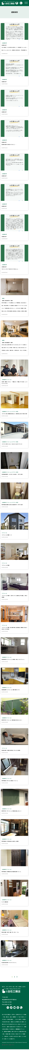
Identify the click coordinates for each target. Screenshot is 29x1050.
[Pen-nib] (11, 1007)
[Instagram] (8, 1007)
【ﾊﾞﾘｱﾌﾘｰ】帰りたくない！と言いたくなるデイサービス (12, 444)
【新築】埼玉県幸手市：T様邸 (7, 300)
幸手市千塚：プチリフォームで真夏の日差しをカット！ (12, 811)
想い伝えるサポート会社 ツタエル (8, 1044)
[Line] (18, 1007)
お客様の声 (4, 43)
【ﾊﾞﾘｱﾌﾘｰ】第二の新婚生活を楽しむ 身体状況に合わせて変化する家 (14, 413)
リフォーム (9, 379)
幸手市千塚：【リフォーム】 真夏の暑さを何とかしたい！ (12, 720)
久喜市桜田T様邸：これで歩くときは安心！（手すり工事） (12, 474)
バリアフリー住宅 (14, 411)
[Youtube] (14, 1007)
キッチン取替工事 (5, 902)
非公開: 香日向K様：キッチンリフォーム (9, 962)
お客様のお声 (4, 45)
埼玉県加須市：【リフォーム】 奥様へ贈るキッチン (11, 689)
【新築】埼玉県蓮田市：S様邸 (7, 342)
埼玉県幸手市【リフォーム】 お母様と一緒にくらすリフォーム (13, 659)
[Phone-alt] (21, 1007)
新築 (3, 298)
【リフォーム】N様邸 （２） (7, 535)
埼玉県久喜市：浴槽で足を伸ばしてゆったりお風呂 (11, 750)
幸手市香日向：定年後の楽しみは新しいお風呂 (10, 841)
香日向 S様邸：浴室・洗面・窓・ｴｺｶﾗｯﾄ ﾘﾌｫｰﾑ (10, 932)
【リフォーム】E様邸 (5, 565)
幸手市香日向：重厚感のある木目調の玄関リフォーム (11, 871)
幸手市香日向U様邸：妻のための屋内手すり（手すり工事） (12, 504)
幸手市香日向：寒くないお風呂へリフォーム (10, 780)
